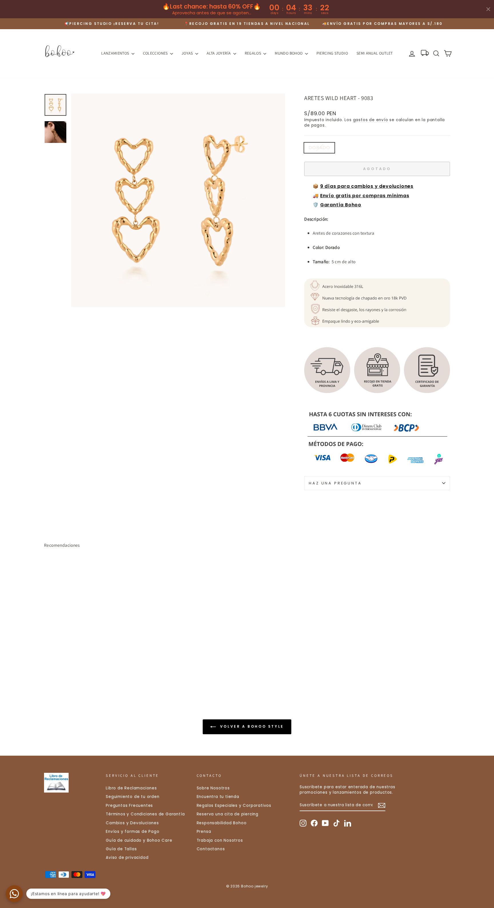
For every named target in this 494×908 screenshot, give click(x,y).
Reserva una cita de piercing (227, 814)
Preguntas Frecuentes (129, 805)
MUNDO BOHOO (289, 53)
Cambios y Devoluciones (132, 823)
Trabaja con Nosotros (220, 840)
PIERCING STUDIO (332, 53)
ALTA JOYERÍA (219, 53)
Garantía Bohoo (340, 204)
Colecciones (156, 53)
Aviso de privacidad (127, 857)
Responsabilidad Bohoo (222, 823)
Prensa (204, 831)
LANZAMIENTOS (115, 53)
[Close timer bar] (488, 9)
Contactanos (211, 849)
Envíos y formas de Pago (132, 831)
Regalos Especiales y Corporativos (234, 805)
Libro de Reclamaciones (131, 788)
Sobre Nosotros (213, 788)
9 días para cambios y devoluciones (366, 186)
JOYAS (188, 53)
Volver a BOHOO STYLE (251, 726)
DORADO (319, 147)
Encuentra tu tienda (218, 796)
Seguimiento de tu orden (132, 796)
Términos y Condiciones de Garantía (145, 814)
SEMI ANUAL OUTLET (374, 53)
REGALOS (253, 53)
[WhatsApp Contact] (14, 893)
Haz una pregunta (335, 483)
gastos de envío (370, 120)
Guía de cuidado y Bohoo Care (139, 840)
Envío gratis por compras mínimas (364, 195)
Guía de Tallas (121, 849)
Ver (92, 653)
